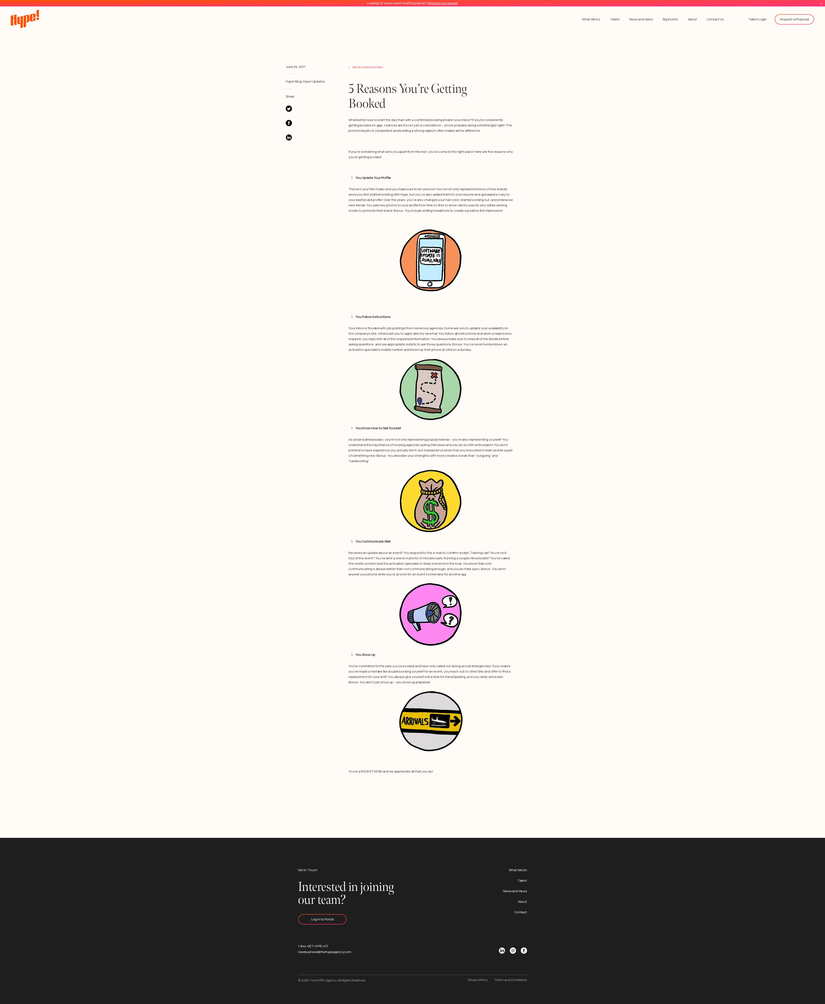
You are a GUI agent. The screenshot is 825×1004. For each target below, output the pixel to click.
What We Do (591, 19)
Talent (615, 19)
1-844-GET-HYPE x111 (313, 946)
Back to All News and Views (368, 67)
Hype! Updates (314, 81)
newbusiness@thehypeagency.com (324, 952)
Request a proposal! (443, 3)
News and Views (641, 19)
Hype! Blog (294, 81)
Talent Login (758, 19)
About (692, 19)
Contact (520, 912)
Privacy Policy (478, 980)
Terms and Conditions (510, 980)
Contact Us (715, 19)
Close (821, 3)
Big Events (670, 19)
